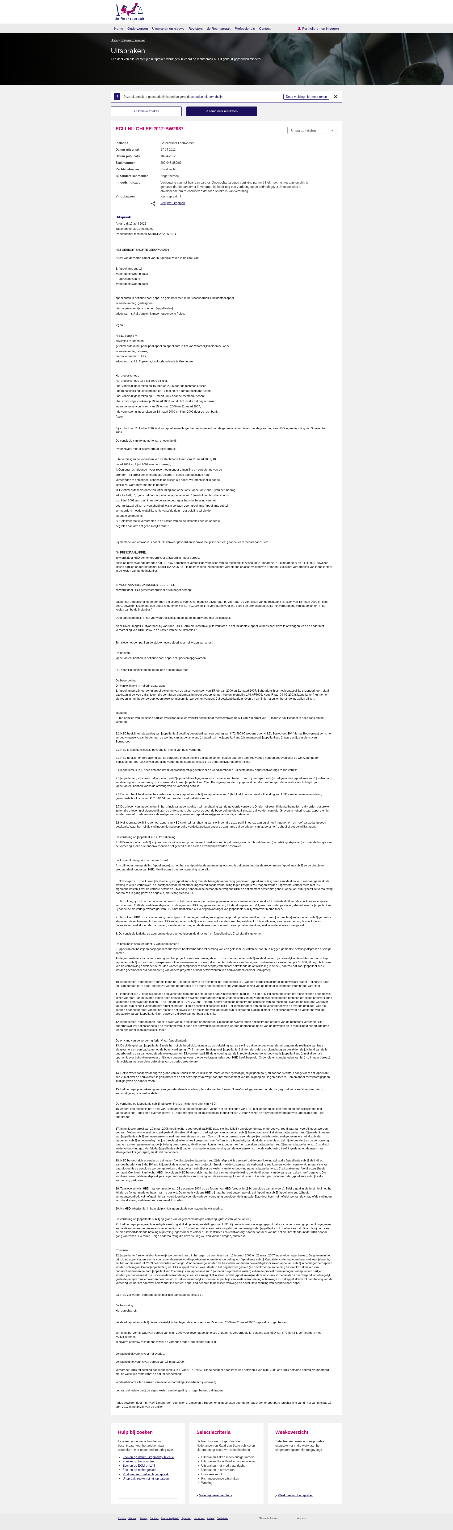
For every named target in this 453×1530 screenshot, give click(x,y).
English (122, 1518)
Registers (196, 28)
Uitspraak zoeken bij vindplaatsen (146, 1478)
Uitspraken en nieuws (168, 28)
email (288, 1518)
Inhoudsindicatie (128, 182)
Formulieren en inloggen (320, 28)
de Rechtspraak (219, 28)
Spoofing (186, 1518)
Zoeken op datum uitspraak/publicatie (148, 1457)
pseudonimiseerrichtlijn (206, 96)
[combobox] (312, 130)
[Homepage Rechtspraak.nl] (127, 10)
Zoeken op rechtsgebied (139, 1470)
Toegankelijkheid (170, 1518)
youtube (334, 1518)
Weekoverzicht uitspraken (295, 1495)
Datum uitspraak (127, 149)
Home (118, 28)
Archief (210, 1518)
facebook (316, 1518)
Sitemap (132, 1518)
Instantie (122, 143)
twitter (310, 1518)
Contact (265, 28)
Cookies (154, 1518)
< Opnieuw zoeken (146, 111)
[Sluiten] (335, 97)
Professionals (245, 28)
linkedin (328, 1518)
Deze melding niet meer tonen (306, 96)
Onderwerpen (137, 28)
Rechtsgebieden (127, 169)
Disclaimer (222, 1518)
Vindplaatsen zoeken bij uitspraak (146, 1474)
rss (282, 1518)
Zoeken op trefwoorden (138, 1461)
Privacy (143, 1518)
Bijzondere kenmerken (132, 176)
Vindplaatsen (125, 196)
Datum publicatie (128, 156)
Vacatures (199, 1518)
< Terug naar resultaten (222, 111)
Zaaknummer (125, 162)
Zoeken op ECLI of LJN (139, 1465)
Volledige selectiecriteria (215, 1495)
